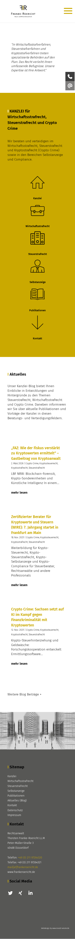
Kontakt (12, 805)
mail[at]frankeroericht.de (23, 867)
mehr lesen (19, 493)
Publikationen (16, 795)
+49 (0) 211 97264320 (30, 857)
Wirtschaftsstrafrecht (20, 781)
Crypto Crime (31, 463)
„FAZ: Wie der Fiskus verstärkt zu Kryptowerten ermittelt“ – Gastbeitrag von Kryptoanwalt (36, 453)
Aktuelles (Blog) (17, 800)
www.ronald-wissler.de (60, 928)
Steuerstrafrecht (37, 468)
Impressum (14, 815)
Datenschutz (15, 810)
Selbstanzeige (16, 791)
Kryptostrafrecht (19, 468)
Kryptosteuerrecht (48, 463)
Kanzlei (12, 776)
